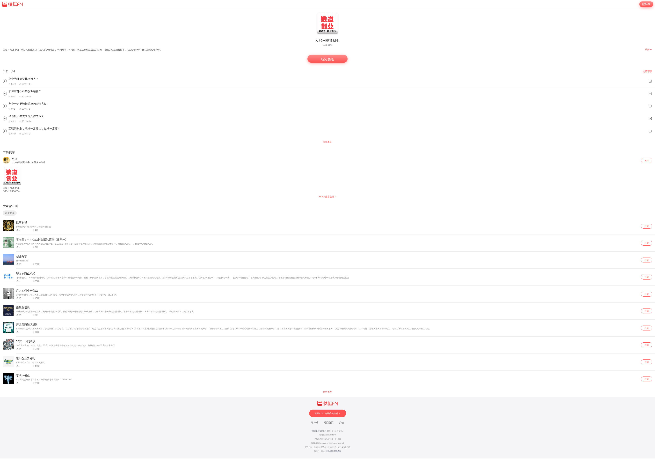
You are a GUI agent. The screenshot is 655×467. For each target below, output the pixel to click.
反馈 (341, 422)
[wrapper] (327, 233)
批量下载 (647, 71)
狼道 (330, 45)
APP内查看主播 (326, 196)
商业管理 (9, 213)
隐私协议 (337, 451)
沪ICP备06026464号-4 (320, 431)
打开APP (646, 4)
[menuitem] (648, 49)
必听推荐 (327, 391)
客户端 (314, 422)
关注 (647, 160)
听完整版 (327, 59)
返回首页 (328, 422)
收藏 (647, 225)
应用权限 (329, 451)
